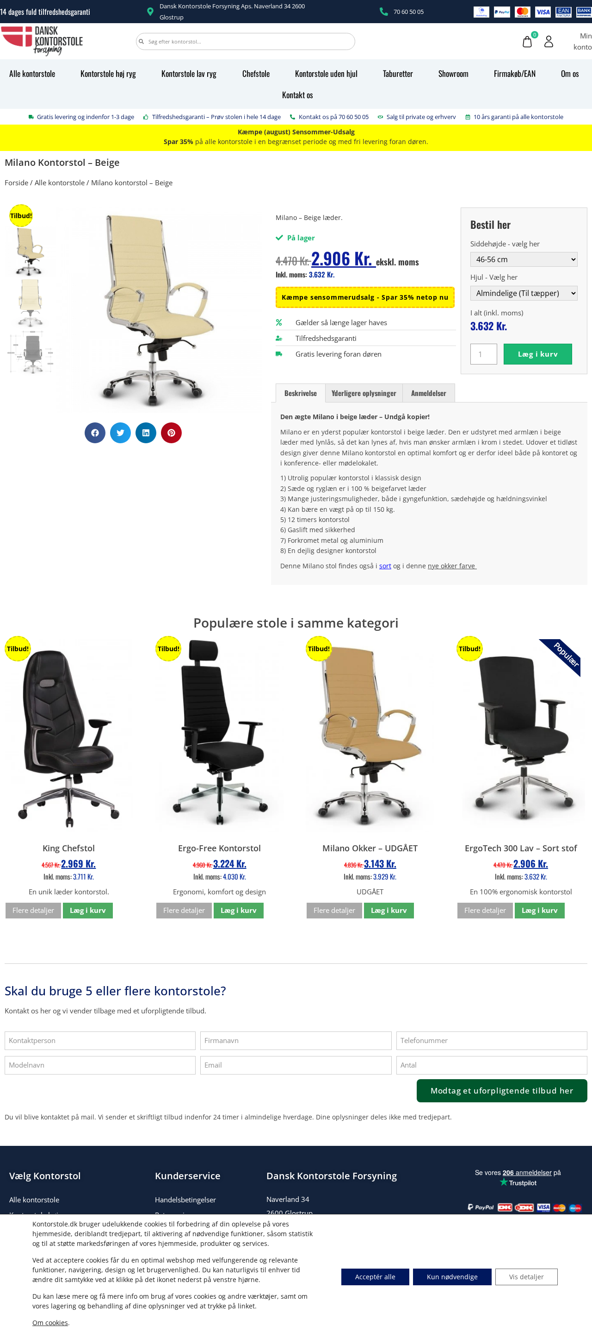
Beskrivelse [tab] (300, 393)
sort (385, 565)
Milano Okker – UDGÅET (370, 848)
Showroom (453, 73)
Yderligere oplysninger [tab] (364, 393)
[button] (95, 432)
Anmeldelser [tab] (428, 393)
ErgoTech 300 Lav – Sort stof (521, 848)
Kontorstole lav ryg (188, 73)
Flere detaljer (33, 910)
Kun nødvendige (452, 1276)
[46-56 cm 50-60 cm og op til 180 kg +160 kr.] (524, 259)
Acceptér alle (375, 1276)
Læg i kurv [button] (88, 910)
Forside (16, 182)
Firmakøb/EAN (515, 73)
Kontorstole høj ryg (108, 73)
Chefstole (256, 73)
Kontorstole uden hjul (326, 73)
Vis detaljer (526, 1276)
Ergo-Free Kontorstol (219, 848)
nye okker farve (452, 565)
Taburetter (398, 73)
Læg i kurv (538, 353)
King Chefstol (69, 848)
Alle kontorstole (32, 73)
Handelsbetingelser (185, 1199)
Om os (570, 73)
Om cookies (50, 1322)
